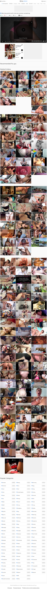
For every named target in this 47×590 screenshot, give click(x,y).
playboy (15, 3)
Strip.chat (17, 49)
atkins (35, 3)
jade (38, 3)
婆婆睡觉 (23, 3)
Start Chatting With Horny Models (18, 54)
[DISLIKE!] (4, 15)
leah (41, 3)
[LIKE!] (0, 15)
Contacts (10, 588)
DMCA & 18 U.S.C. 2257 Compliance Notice (31, 588)
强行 (19, 3)
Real (23, 1)
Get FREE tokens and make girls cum (19, 46)
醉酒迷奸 (11, 3)
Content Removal (17, 588)
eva (44, 3)
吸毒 (27, 3)
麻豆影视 (31, 3)
